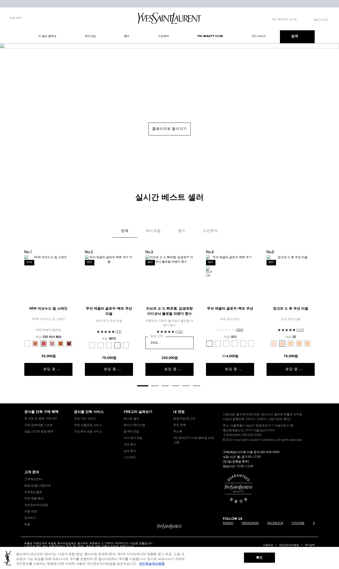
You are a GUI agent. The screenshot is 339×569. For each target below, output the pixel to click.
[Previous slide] (21, 320)
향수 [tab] (182, 231)
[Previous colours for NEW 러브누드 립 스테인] (27, 344)
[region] (169, 558)
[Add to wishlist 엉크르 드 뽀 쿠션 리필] (310, 259)
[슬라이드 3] (165, 386)
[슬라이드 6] (196, 386)
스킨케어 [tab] (210, 231)
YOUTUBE (298, 523)
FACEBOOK (275, 523)
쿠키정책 (310, 545)
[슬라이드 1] (142, 385)
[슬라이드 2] (155, 386)
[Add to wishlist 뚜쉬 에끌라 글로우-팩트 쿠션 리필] (128, 259)
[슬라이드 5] (186, 386)
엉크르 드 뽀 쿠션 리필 (290, 309)
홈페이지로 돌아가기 (169, 129)
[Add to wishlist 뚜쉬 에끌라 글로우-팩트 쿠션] (249, 259)
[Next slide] (317, 320)
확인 (259, 557)
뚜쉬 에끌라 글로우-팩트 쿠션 (230, 309)
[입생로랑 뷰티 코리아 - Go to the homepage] (169, 18)
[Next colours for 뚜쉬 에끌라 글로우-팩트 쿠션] (251, 344)
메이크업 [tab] (153, 231)
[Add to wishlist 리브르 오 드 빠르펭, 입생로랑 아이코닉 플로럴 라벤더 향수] (189, 259)
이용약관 (268, 545)
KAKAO (228, 523)
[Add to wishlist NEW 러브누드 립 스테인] (68, 259)
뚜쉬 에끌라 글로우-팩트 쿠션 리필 (109, 311)
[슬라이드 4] (175, 386)
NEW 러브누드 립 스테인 (48, 309)
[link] (284, 20)
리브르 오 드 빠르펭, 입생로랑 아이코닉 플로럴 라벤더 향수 (169, 311)
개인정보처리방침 (289, 545)
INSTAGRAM (250, 523)
